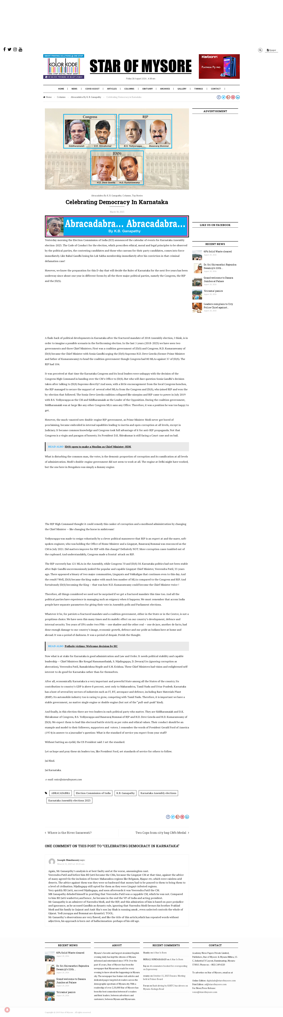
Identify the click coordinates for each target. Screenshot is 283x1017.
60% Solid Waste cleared (218, 251)
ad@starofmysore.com (215, 984)
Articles (112, 88)
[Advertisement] (98, 23)
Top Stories (137, 195)
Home (61, 88)
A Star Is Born (160, 952)
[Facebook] (4, 50)
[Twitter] (9, 50)
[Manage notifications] (7, 1009)
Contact (216, 88)
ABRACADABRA (60, 793)
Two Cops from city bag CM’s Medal (160, 833)
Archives (165, 88)
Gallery (182, 88)
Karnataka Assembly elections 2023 (69, 800)
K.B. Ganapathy (125, 793)
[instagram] (15, 50)
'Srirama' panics (213, 290)
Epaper (272, 50)
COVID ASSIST (92, 88)
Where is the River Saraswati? (69, 833)
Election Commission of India (93, 793)
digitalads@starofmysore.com (221, 980)
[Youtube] (20, 50)
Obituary (147, 88)
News (74, 88)
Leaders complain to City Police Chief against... (218, 305)
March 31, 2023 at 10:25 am (70, 863)
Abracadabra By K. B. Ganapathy (86, 97)
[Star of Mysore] (133, 70)
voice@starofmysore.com (204, 992)
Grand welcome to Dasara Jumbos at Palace (218, 279)
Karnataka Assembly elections (158, 793)
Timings (198, 88)
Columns (129, 88)
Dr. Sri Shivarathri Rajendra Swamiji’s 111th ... (220, 266)
